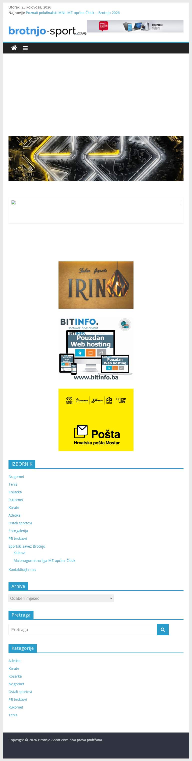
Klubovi (19, 552)
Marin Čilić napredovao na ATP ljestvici (57, 10)
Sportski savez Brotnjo (26, 546)
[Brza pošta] (96, 158)
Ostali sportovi (20, 523)
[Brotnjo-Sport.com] (14, 48)
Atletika (14, 515)
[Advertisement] (96, 98)
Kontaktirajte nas (22, 569)
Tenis (12, 484)
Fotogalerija (18, 530)
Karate (13, 507)
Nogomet (16, 476)
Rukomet (15, 499)
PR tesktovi (17, 538)
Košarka (15, 492)
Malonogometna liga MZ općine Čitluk (44, 560)
